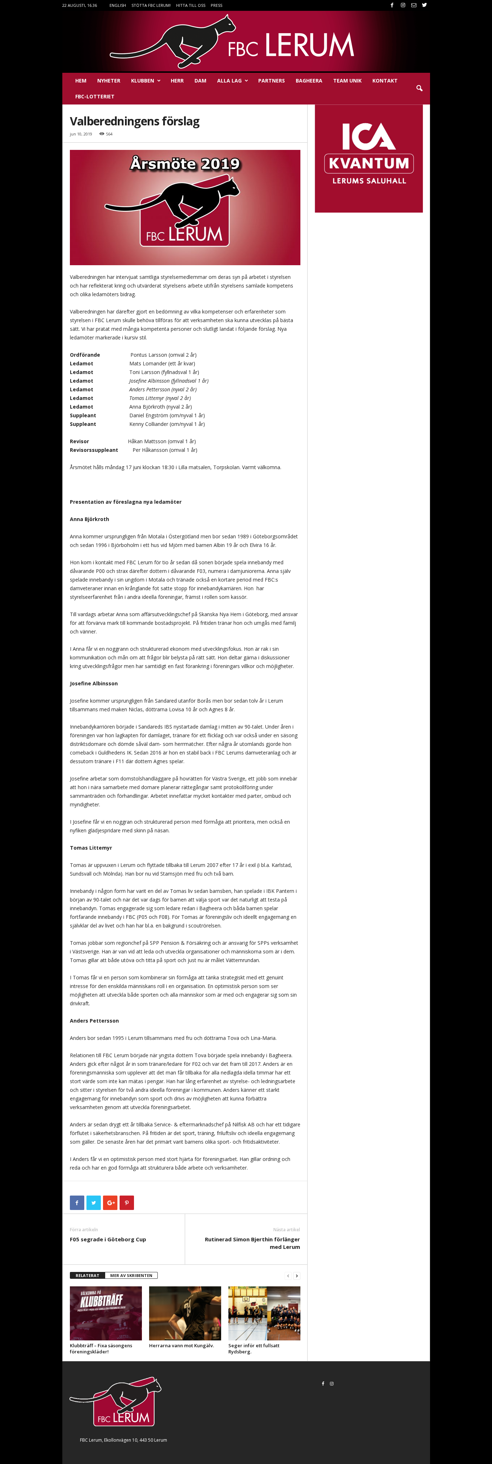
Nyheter (108, 80)
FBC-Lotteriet (95, 96)
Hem (80, 80)
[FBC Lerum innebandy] (246, 41)
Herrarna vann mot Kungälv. (181, 1345)
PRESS (216, 5)
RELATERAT (87, 1275)
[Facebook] (392, 5)
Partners (271, 80)
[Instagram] (403, 5)
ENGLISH (117, 5)
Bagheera (309, 80)
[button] (419, 89)
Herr (177, 80)
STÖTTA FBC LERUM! (151, 5)
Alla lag (229, 80)
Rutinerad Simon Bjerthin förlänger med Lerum (252, 1243)
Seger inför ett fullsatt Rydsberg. (253, 1348)
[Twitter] (424, 5)
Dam (200, 80)
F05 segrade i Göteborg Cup (108, 1239)
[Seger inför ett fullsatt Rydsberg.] (264, 1313)
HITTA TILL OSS (190, 5)
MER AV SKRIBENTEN (131, 1275)
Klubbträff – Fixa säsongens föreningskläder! (101, 1348)
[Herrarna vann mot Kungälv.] (185, 1313)
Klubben (142, 80)
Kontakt (385, 80)
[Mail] (414, 5)
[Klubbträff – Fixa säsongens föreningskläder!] (106, 1313)
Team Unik (347, 80)
